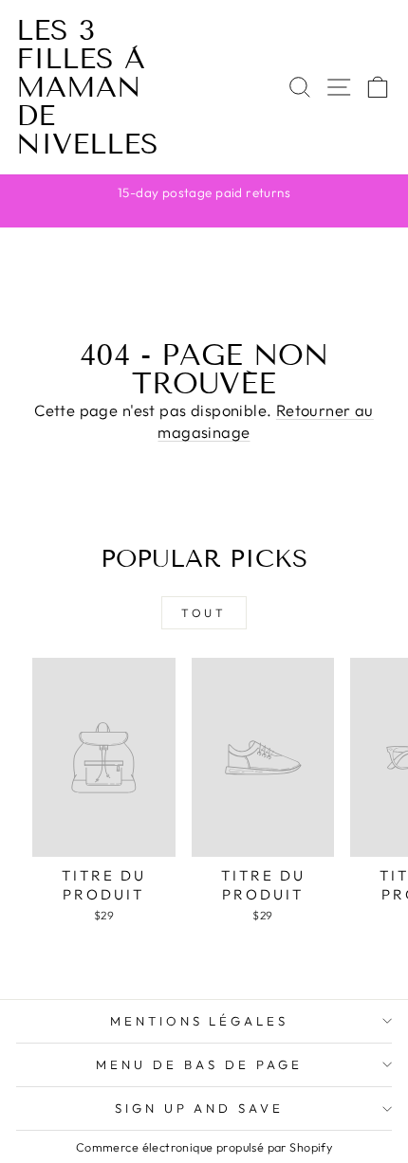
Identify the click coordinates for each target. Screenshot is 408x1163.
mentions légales (199, 1020)
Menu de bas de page (199, 1064)
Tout (203, 613)
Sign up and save (200, 1108)
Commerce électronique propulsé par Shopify (204, 1146)
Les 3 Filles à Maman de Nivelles (87, 87)
